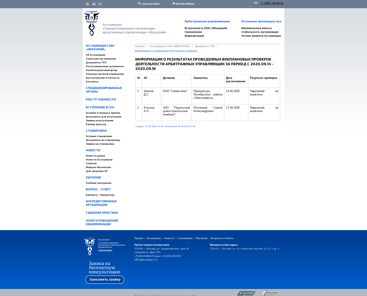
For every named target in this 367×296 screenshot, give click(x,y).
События (91, 163)
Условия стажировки (99, 136)
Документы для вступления (103, 116)
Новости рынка (95, 155)
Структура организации (101, 58)
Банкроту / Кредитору (100, 194)
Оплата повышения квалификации (102, 222)
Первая (138, 238)
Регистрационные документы (105, 66)
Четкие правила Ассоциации (261, 35)
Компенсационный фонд (101, 69)
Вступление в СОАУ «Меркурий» (206, 27)
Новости (93, 150)
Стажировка (96, 130)
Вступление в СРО (100, 107)
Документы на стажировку (103, 139)
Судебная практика (102, 212)
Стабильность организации (259, 31)
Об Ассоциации (95, 54)
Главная (140, 46)
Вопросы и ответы (222, 238)
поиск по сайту (150, 3)
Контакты (92, 81)
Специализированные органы (104, 89)
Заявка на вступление (99, 120)
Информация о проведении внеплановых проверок (166, 51)
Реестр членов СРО (101, 99)
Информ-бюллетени (98, 167)
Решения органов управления (105, 73)
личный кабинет (184, 3)
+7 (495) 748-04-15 (271, 3)
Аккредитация (194, 35)
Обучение (93, 177)
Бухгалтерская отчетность (103, 77)
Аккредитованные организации (101, 203)
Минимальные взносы (256, 27)
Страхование (193, 31)
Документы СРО (96, 62)
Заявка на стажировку (100, 143)
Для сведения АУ (96, 170)
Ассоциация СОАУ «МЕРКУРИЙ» (100, 47)
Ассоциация (154, 238)
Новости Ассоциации (99, 159)
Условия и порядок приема (103, 112)
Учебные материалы (98, 182)
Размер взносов (96, 124)
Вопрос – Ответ (98, 189)
